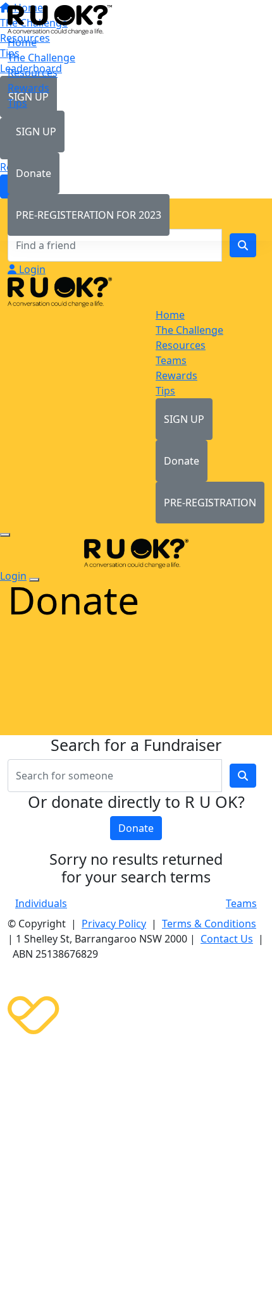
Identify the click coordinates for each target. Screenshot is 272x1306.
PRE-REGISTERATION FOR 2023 (88, 215)
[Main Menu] (5, 535)
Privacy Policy (114, 924)
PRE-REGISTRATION (210, 503)
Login (31, 269)
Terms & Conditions (209, 924)
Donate (33, 173)
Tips (17, 103)
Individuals (41, 903)
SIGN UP (36, 131)
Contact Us (227, 939)
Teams (241, 903)
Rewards (28, 88)
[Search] (243, 245)
